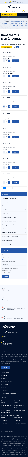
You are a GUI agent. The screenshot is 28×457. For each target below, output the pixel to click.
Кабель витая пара (7, 244)
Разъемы (4, 209)
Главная (7, 21)
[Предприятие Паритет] (14, 7)
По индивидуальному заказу (9, 198)
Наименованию (13, 44)
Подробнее (6, 367)
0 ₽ (24, 11)
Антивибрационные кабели (9, 225)
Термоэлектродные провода (9, 232)
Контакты (5, 390)
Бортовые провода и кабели (9, 221)
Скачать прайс (6, 47)
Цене (19, 44)
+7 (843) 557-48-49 (9, 11)
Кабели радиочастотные (8, 202)
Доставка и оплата (7, 381)
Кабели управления (7, 228)
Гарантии (5, 378)
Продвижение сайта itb (22, 434)
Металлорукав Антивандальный (10, 236)
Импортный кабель (7, 240)
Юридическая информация (9, 393)
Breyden (4, 205)
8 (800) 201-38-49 (7, 344)
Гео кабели (5, 213)
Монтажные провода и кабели (9, 217)
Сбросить (5, 276)
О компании (5, 384)
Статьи (4, 387)
